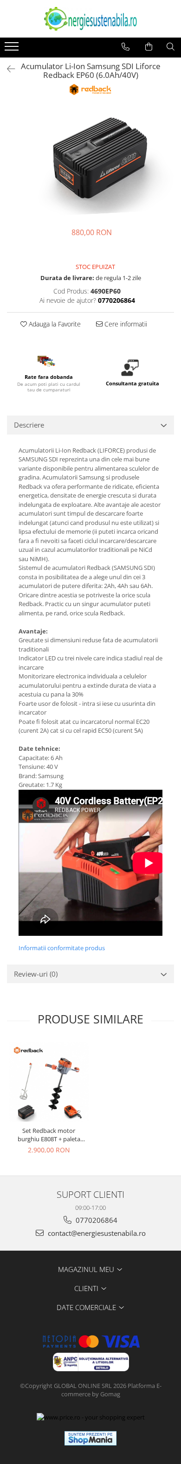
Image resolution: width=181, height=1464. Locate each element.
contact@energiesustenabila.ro (96, 1233)
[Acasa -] (90, 19)
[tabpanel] (90, 162)
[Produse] (13, 49)
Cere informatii (125, 324)
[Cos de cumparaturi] (149, 47)
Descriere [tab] (29, 424)
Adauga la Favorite (54, 324)
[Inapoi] (7, 69)
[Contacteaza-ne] (125, 47)
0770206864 (95, 1220)
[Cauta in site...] (170, 47)
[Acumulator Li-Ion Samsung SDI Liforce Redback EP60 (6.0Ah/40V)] (90, 162)
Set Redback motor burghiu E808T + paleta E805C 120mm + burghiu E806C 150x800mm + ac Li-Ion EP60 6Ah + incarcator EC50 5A (49, 1134)
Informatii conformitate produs (62, 948)
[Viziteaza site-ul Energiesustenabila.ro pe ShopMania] (90, 1438)
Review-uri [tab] (36, 973)
